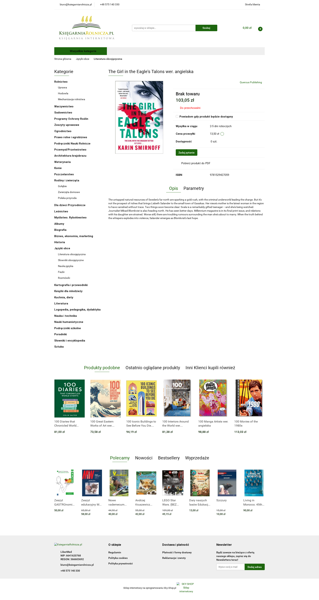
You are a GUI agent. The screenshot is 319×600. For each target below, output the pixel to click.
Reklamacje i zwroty (174, 557)
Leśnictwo (61, 211)
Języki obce (62, 248)
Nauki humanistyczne (69, 322)
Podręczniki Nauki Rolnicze (72, 143)
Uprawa (62, 87)
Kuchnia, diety (64, 297)
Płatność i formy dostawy (177, 552)
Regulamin (114, 552)
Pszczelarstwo (64, 174)
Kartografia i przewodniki (71, 285)
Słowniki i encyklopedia (70, 340)
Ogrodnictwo (62, 131)
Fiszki (61, 271)
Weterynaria (62, 162)
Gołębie (62, 186)
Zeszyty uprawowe (66, 125)
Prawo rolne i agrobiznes (70, 137)
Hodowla (63, 93)
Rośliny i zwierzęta (67, 180)
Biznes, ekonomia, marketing (74, 236)
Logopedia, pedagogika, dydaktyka (77, 309)
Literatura (61, 303)
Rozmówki (64, 277)
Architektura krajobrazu (70, 155)
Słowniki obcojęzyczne (71, 260)
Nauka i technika (66, 316)
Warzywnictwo (63, 106)
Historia (60, 242)
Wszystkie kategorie (82, 51)
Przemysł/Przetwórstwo (70, 149)
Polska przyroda (67, 197)
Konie (58, 168)
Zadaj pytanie (187, 152)
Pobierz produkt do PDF (195, 163)
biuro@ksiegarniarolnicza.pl (77, 564)
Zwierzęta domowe (69, 192)
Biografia (60, 230)
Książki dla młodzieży (68, 291)
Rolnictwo (61, 81)
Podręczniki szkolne (68, 328)
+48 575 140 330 (70, 570)
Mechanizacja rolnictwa (71, 99)
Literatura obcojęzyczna (72, 254)
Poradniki (61, 334)
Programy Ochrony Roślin (71, 118)
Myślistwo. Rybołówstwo (70, 217)
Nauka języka (65, 266)
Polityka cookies (118, 557)
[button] (114, 545)
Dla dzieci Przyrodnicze (69, 205)
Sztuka (59, 346)
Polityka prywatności (120, 563)
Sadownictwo (63, 112)
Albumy (59, 223)
